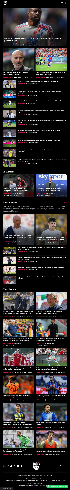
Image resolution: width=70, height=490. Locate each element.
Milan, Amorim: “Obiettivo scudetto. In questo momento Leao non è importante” (50, 339)
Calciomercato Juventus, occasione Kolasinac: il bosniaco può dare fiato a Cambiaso (50, 396)
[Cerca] (62, 3)
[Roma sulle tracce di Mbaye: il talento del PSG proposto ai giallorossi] (51, 59)
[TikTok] (11, 466)
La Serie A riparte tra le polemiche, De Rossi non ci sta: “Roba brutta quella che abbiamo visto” (18, 312)
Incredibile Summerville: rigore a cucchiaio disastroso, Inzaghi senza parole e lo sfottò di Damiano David (17, 396)
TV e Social (6, 400)
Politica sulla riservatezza (24, 475)
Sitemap (46, 475)
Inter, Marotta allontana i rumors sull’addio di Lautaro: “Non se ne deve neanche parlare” (18, 237)
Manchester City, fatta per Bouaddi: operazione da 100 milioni (15, 73)
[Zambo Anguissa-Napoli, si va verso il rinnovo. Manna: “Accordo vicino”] (9, 133)
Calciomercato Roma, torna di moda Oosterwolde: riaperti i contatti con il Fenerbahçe (18, 423)
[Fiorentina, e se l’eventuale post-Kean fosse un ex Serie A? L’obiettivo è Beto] (9, 270)
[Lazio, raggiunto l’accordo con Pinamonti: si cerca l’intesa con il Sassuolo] (9, 104)
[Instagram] (8, 466)
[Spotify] (21, 466)
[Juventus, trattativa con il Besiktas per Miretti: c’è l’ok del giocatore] (9, 84)
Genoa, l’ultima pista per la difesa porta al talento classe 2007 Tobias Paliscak (50, 239)
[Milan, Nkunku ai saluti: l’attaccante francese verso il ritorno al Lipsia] (9, 143)
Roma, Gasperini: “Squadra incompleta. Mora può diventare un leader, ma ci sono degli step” (18, 339)
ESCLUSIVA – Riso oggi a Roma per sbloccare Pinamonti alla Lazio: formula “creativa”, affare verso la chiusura (50, 451)
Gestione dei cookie (37, 475)
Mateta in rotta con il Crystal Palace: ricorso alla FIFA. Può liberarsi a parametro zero (32, 39)
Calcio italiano (8, 193)
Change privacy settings (6, 488)
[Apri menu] (66, 3)
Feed (50, 475)
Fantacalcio (39, 316)
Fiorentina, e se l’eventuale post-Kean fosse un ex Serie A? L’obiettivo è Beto (41, 267)
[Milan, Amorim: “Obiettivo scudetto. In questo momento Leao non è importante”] (51, 328)
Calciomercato (8, 44)
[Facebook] (4, 466)
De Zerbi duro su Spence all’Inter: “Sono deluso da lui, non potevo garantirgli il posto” (51, 368)
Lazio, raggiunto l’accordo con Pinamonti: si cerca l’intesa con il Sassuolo (39, 101)
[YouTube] (18, 466)
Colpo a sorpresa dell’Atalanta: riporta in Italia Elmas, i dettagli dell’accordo (17, 368)
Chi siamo (63, 466)
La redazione (54, 466)
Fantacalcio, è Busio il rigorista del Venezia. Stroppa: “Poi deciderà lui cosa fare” (49, 312)
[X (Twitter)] (15, 466)
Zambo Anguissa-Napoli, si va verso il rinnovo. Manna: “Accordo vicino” (39, 130)
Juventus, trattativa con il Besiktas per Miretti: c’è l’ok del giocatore (38, 81)
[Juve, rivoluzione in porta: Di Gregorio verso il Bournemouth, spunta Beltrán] (18, 439)
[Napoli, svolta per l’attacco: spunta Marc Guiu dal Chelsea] (51, 412)
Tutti (65, 202)
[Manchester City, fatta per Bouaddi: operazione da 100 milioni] (18, 59)
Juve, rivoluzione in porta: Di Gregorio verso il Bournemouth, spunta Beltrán (17, 450)
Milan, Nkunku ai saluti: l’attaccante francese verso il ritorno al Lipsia (39, 140)
